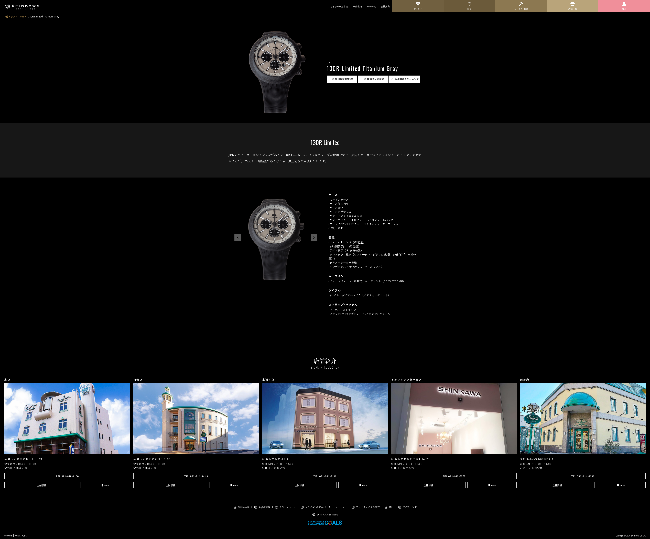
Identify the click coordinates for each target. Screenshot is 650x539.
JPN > (22, 16)
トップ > (12, 16)
